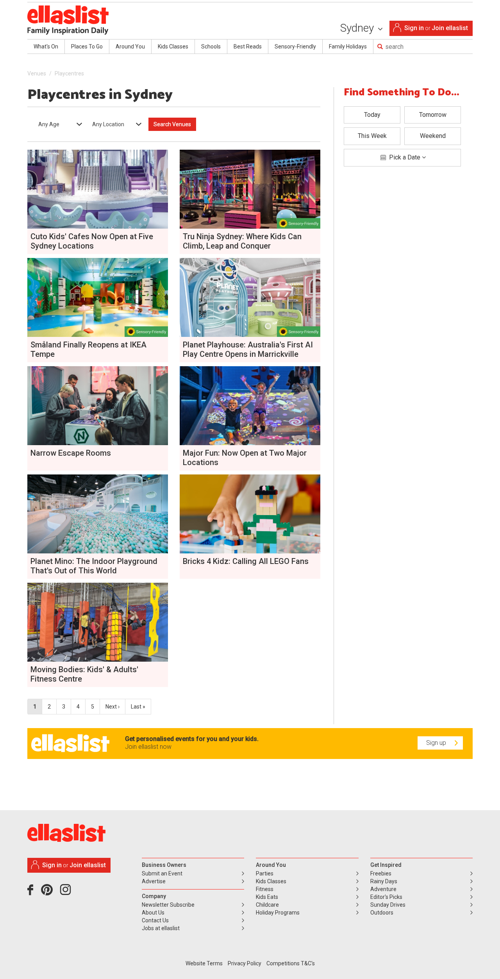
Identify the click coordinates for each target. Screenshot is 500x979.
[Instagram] (67, 893)
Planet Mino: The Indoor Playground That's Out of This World (93, 566)
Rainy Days (383, 881)
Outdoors (381, 912)
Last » (138, 706)
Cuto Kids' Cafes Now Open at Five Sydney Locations (91, 241)
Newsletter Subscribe (168, 905)
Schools (211, 46)
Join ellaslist (450, 28)
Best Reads (248, 46)
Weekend (433, 136)
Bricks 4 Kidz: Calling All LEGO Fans (246, 561)
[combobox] (57, 124)
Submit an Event (162, 873)
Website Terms (204, 963)
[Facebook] (32, 893)
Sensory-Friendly (295, 46)
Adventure (383, 889)
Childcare (267, 905)
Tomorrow (432, 114)
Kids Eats (267, 897)
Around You (130, 46)
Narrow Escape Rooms (70, 453)
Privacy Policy (244, 963)
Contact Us (155, 920)
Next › (112, 706)
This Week (372, 136)
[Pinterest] (50, 893)
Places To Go (87, 46)
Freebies (380, 873)
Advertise (154, 881)
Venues (36, 73)
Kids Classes (173, 46)
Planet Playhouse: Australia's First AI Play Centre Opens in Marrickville (248, 349)
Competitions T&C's (290, 963)
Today (372, 114)
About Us (153, 912)
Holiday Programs (278, 912)
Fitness (264, 889)
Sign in (414, 28)
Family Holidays (348, 46)
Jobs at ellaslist (161, 928)
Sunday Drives (387, 905)
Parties (264, 873)
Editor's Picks (386, 897)
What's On (46, 46)
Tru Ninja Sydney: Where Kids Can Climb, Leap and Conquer (242, 241)
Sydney (358, 27)
